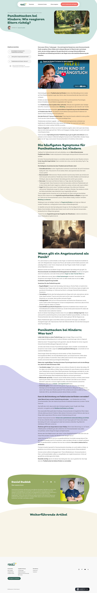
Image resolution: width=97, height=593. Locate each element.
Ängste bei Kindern (67, 202)
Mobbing (62, 107)
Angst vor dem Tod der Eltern (73, 274)
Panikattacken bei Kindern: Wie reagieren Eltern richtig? (32, 12)
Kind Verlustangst (62, 276)
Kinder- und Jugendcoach (61, 383)
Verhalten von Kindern (17, 12)
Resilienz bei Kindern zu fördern (64, 408)
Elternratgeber (10, 12)
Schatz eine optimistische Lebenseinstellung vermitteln (72, 418)
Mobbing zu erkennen (44, 199)
